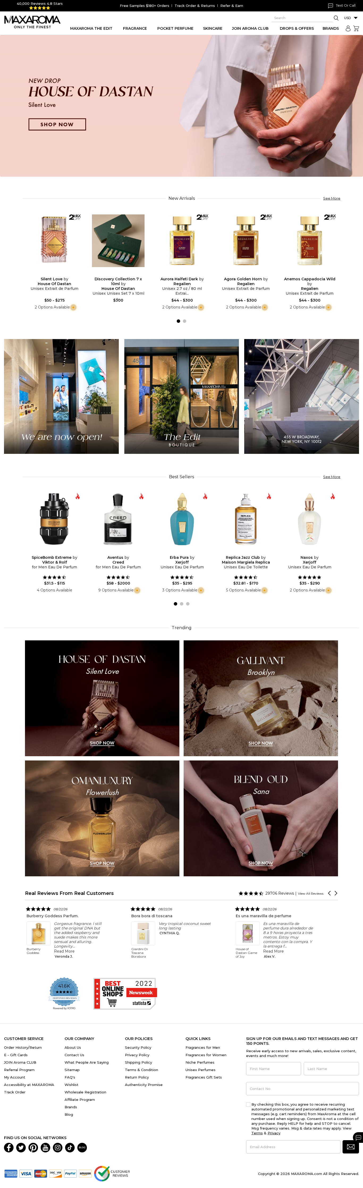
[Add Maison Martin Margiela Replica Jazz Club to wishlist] (241, 551)
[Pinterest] (33, 1147)
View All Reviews (310, 893)
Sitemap (72, 1070)
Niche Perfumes (199, 1062)
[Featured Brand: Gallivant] (261, 698)
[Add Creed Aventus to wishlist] (114, 551)
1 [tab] (178, 321)
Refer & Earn (231, 5)
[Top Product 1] (61, 396)
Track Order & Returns (195, 5)
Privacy (274, 1133)
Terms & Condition (141, 1070)
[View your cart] (356, 28)
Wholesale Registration (85, 1092)
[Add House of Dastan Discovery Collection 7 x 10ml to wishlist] (114, 273)
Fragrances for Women (205, 1055)
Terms (257, 1133)
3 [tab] (188, 604)
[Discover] (55, 1173)
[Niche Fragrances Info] (72, 307)
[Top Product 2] (181, 396)
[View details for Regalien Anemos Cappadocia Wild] (309, 240)
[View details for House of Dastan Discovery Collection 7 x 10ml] (118, 240)
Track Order (15, 1092)
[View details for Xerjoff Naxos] (309, 519)
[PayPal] (70, 1173)
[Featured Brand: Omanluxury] (102, 818)
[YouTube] (45, 1147)
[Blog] (82, 1147)
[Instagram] (57, 1147)
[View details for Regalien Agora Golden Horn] (246, 240)
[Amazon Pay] (85, 1173)
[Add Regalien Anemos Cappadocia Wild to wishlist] (305, 273)
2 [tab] (185, 321)
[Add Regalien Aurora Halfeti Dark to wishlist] (178, 273)
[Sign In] (348, 28)
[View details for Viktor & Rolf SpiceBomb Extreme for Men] (54, 519)
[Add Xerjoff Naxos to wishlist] (305, 551)
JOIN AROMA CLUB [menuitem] (250, 28)
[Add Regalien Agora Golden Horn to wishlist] (241, 273)
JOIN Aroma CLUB (20, 1062)
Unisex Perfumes (200, 1070)
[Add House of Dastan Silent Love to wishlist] (50, 273)
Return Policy (137, 1077)
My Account (14, 1077)
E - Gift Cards (16, 1055)
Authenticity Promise (144, 1085)
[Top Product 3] (301, 396)
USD (347, 18)
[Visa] (25, 1173)
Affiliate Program (80, 1099)
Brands (71, 1107)
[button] (329, 893)
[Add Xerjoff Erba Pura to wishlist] (178, 551)
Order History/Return (23, 1047)
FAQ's (70, 1077)
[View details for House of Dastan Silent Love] (54, 240)
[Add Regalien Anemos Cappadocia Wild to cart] (314, 273)
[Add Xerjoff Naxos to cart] (314, 551)
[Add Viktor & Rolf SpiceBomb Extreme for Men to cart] (59, 551)
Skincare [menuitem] (212, 28)
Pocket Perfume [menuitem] (175, 28)
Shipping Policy (138, 1062)
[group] (181, 106)
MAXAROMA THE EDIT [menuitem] (91, 28)
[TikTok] (70, 1147)
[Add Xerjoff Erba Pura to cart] (186, 551)
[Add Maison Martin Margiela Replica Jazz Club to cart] (250, 551)
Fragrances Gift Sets (203, 1077)
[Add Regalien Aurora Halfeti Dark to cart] (186, 273)
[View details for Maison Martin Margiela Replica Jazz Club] (246, 519)
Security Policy (138, 1047)
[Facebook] (9, 1147)
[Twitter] (21, 1147)
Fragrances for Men (202, 1047)
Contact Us (74, 1055)
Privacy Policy (137, 1055)
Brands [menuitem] (331, 28)
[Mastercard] (40, 1173)
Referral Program (19, 1070)
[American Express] (11, 1173)
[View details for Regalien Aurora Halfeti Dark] (182, 240)
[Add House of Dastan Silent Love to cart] (59, 273)
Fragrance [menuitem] (135, 28)
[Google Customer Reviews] (112, 1173)
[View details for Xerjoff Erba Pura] (182, 519)
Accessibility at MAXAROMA (29, 1085)
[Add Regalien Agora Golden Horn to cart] (250, 273)
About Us (73, 1047)
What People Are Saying (87, 1062)
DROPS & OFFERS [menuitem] (297, 28)
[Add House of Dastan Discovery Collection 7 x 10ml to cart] (122, 273)
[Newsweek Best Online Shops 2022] (125, 994)
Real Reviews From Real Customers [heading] (69, 893)
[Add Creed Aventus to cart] (122, 551)
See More (331, 198)
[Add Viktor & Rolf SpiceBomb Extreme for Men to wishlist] (50, 551)
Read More (121, 951)
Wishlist (71, 1085)
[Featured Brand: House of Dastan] (102, 698)
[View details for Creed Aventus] (118, 519)
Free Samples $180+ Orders (144, 5)
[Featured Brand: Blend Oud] (261, 818)
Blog (69, 1114)
